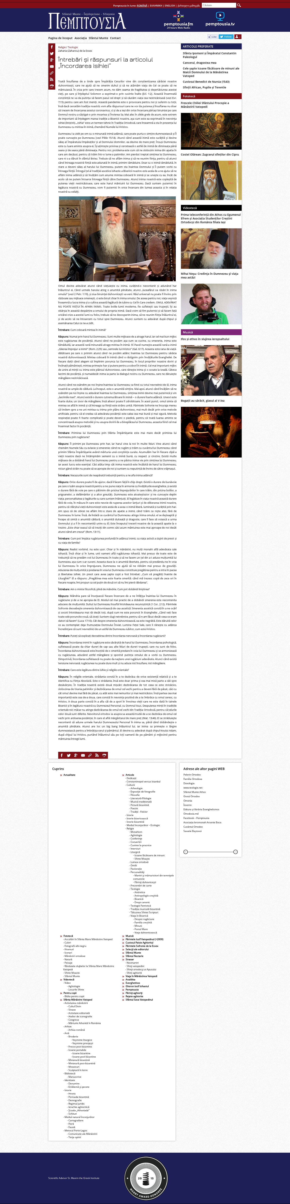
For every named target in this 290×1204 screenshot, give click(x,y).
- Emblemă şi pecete (78, 1087)
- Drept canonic (141, 902)
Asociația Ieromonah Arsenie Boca (202, 822)
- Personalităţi (136, 872)
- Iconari (67, 952)
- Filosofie (134, 795)
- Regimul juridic (76, 1103)
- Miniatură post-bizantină (81, 1063)
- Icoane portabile (76, 1050)
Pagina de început (60, 38)
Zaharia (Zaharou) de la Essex (75, 51)
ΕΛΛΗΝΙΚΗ (156, 5)
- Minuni (137, 925)
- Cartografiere (75, 1120)
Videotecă (190, 208)
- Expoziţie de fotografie (142, 791)
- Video (67, 983)
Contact (115, 38)
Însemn (187, 805)
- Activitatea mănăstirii (75, 1003)
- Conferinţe (135, 838)
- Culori (67, 942)
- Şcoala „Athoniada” (78, 1110)
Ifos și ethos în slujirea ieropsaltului (205, 339)
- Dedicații (130, 778)
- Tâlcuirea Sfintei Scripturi (143, 912)
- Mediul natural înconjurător (78, 1117)
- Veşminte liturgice (81, 1040)
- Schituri (72, 1113)
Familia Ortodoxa (192, 779)
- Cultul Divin (74, 1006)
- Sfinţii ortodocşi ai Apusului (140, 969)
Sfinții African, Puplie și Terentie (204, 87)
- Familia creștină (142, 922)
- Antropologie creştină (145, 895)
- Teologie (134, 889)
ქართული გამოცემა (189, 5)
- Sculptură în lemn (77, 1070)
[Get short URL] (52, 73)
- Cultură (130, 785)
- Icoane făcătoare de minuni (149, 855)
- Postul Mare (140, 929)
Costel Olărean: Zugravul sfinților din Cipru (210, 154)
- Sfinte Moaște (71, 972)
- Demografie (74, 1100)
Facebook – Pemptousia (196, 818)
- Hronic (71, 1093)
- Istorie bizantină (134, 821)
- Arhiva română (76, 1029)
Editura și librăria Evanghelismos (201, 809)
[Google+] (52, 60)
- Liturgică (134, 852)
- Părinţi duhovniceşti (144, 882)
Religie (62, 47)
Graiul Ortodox (191, 796)
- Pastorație (135, 868)
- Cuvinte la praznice (140, 845)
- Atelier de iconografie (79, 1016)
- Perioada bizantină (78, 1097)
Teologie (73, 47)
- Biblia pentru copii (73, 996)
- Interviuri (134, 848)
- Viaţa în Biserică (138, 915)
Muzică (188, 332)
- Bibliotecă (69, 1073)
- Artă (66, 1033)
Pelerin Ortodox (192, 774)
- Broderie (72, 1036)
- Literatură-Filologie (140, 798)
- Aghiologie (135, 835)
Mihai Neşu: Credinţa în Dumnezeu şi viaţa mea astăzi (209, 275)
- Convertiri (135, 842)
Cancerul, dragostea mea (199, 63)
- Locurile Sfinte (75, 989)
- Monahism (135, 832)
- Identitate (69, 1080)
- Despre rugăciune (143, 919)
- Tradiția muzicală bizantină (144, 909)
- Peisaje (67, 962)
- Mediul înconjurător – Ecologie (142, 825)
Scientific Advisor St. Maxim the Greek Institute (73, 1178)
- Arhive (67, 1026)
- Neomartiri (132, 962)
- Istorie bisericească (136, 818)
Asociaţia (81, 38)
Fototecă (189, 96)
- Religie (129, 828)
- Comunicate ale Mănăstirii (82, 1134)
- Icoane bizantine (80, 1053)
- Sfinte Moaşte (141, 858)
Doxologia (189, 783)
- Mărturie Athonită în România (84, 1023)
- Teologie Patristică (140, 905)
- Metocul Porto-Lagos (75, 1130)
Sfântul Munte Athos (194, 792)
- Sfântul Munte (71, 976)
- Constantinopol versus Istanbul (142, 781)
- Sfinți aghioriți (133, 972)
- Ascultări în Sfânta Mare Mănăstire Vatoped (87, 939)
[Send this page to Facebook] (52, 47)
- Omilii (133, 865)
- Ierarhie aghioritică (78, 1107)
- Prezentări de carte (140, 885)
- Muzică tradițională (140, 801)
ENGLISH (170, 5)
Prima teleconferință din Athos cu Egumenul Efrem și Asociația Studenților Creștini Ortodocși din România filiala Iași (211, 218)
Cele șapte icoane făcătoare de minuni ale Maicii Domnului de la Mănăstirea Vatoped (211, 72)
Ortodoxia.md (190, 813)
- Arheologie (136, 788)
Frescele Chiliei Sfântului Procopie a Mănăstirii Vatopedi (205, 105)
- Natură (67, 959)
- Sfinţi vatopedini (134, 966)
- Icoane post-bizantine (83, 1056)
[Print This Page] (52, 86)
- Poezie (133, 808)
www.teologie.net (192, 787)
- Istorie (129, 815)
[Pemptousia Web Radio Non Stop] (178, 20)
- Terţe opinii (74, 1137)
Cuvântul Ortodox (193, 826)
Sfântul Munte (98, 38)
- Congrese (73, 1019)
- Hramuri (68, 949)
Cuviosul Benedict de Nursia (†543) (206, 81)
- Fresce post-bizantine (79, 1046)
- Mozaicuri (73, 1066)
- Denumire (73, 1083)
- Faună (71, 1127)
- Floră (70, 1123)
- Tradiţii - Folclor (138, 811)
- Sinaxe (71, 1009)
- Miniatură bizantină (78, 1060)
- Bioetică (138, 899)
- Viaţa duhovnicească (145, 932)
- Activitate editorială (78, 1013)
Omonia (187, 800)
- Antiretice (139, 892)
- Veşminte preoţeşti (82, 1043)
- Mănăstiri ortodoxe (74, 956)
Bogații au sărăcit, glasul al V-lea (203, 400)
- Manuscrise (74, 1076)
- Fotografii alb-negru (74, 946)
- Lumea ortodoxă (139, 862)
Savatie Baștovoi (192, 831)
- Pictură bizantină (139, 805)
